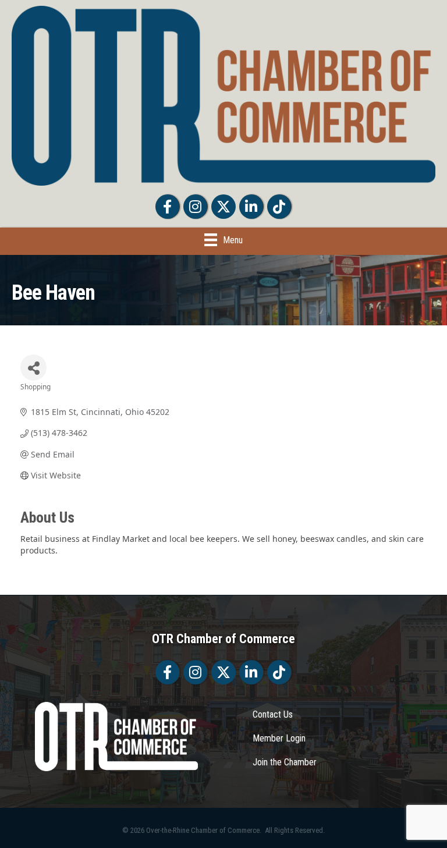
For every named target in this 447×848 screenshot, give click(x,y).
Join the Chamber (285, 762)
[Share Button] (33, 367)
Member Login (279, 738)
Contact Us (273, 714)
